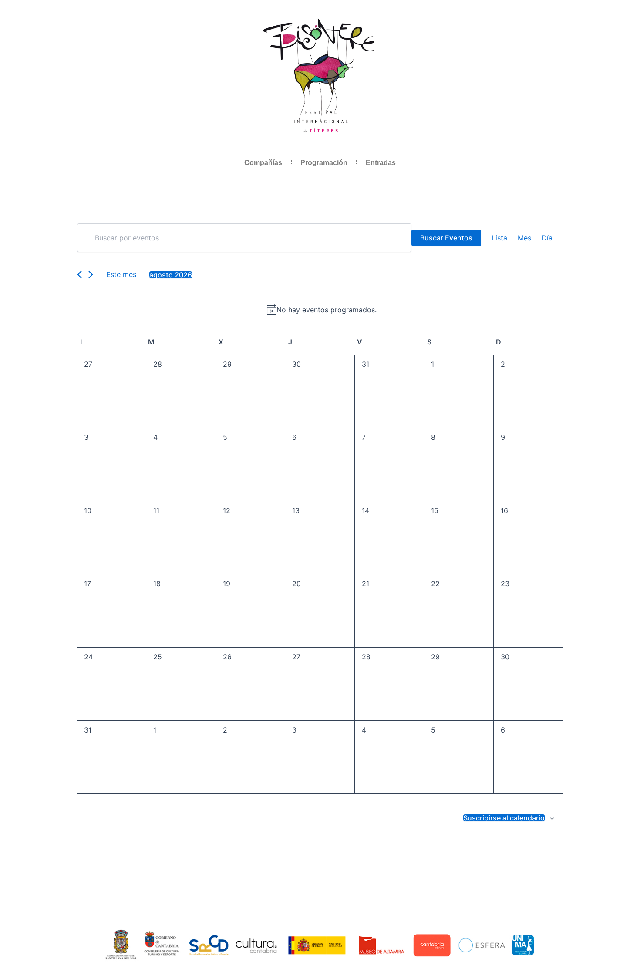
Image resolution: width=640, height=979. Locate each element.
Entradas (381, 162)
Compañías (263, 162)
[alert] (322, 309)
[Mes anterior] (79, 274)
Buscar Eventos (446, 237)
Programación (323, 162)
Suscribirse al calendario (504, 817)
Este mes (121, 274)
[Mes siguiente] (90, 274)
